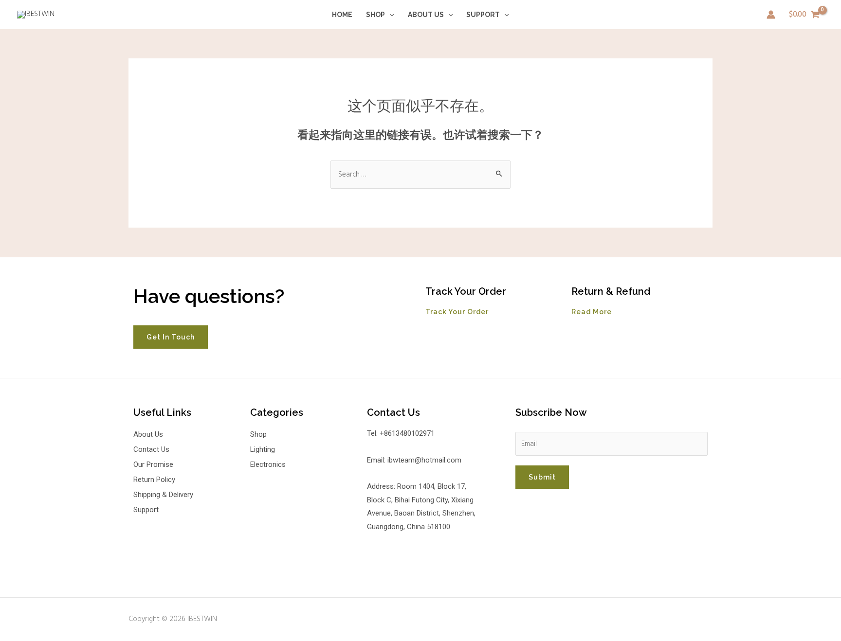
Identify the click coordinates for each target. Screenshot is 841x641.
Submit (542, 477)
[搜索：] (420, 174)
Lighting (262, 449)
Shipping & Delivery (163, 494)
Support (483, 14)
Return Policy (154, 479)
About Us (426, 14)
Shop (375, 14)
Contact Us (151, 449)
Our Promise (153, 464)
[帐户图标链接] (771, 14)
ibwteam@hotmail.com (424, 460)
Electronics (268, 464)
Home (342, 14)
